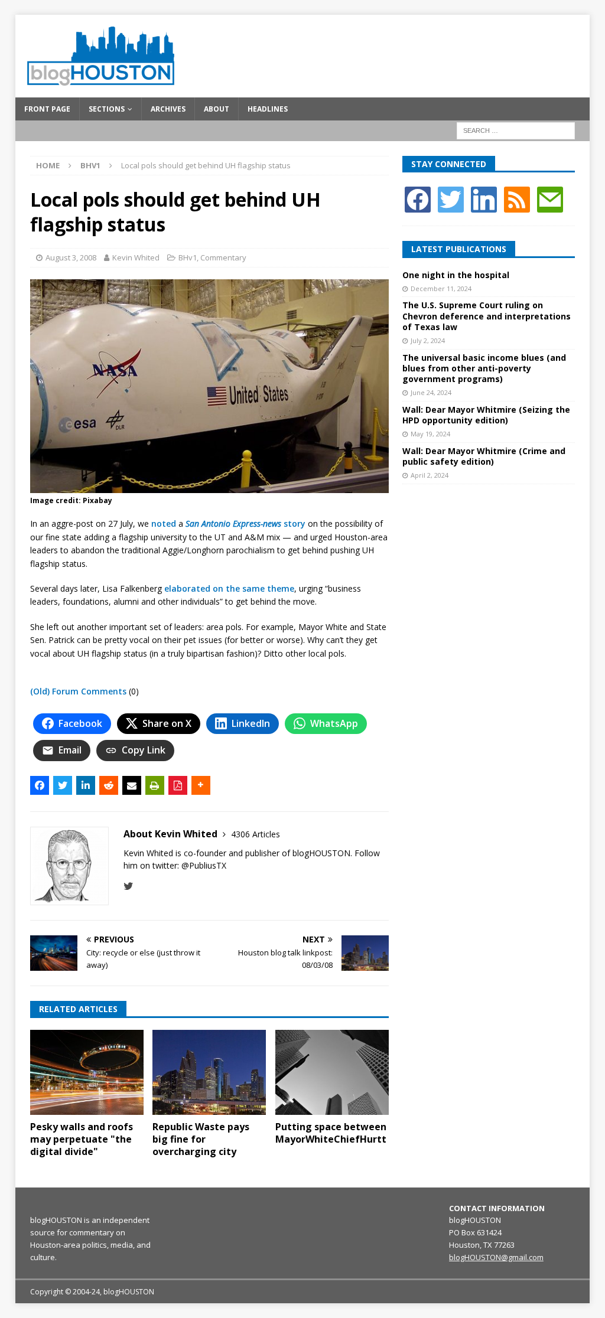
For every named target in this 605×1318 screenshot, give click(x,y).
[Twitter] (451, 198)
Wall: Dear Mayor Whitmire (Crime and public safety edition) (483, 456)
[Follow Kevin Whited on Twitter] (128, 886)
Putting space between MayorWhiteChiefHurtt (330, 1133)
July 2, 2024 (428, 340)
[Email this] (131, 785)
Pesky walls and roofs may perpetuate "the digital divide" (81, 1139)
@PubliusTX (203, 865)
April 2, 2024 (429, 475)
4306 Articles (255, 834)
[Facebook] (418, 198)
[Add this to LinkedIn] (85, 785)
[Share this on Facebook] (39, 785)
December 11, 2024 (441, 288)
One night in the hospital (455, 274)
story (245, 523)
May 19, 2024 (430, 433)
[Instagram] (484, 198)
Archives (168, 109)
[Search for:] (516, 129)
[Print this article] (154, 785)
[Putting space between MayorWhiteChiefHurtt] (332, 1072)
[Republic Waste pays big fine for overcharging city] (209, 1072)
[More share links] (200, 785)
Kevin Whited (136, 257)
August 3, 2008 (70, 257)
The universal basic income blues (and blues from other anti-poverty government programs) (484, 368)
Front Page (47, 109)
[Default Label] (517, 198)
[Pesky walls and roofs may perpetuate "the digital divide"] (87, 1072)
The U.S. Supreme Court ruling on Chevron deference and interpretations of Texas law (486, 315)
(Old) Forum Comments (78, 691)
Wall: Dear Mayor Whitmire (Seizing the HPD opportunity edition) (486, 415)
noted (163, 523)
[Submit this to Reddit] (108, 785)
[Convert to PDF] (177, 785)
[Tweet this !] (62, 785)
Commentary (223, 257)
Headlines (268, 109)
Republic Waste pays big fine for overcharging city (200, 1139)
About (216, 109)
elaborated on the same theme (229, 588)
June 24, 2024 (431, 392)
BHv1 (187, 257)
